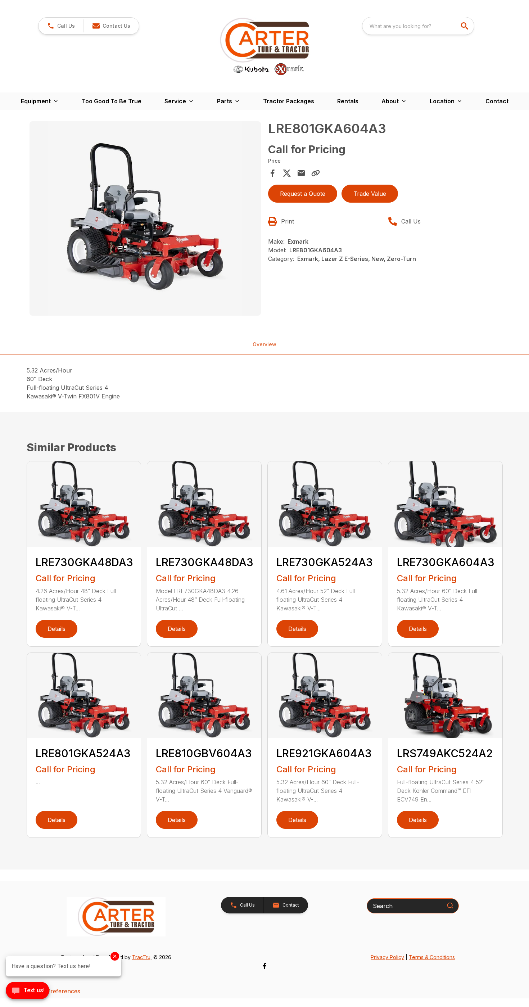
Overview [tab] (264, 344)
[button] (61, 25)
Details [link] (56, 628)
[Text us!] (27, 991)
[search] (465, 26)
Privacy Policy (387, 957)
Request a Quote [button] (302, 193)
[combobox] (418, 26)
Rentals (347, 101)
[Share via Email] (301, 173)
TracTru (141, 957)
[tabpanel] (145, 219)
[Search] (450, 905)
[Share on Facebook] (272, 173)
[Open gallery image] (145, 218)
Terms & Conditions (432, 957)
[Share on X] (286, 173)
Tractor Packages (288, 101)
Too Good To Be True (111, 101)
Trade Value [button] (369, 193)
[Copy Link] (315, 173)
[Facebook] (264, 965)
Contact (496, 101)
